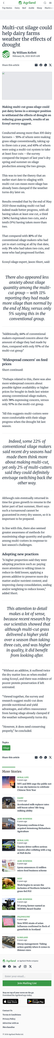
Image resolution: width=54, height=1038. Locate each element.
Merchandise (9, 1027)
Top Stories (7, 8)
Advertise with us (11, 1023)
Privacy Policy (9, 1019)
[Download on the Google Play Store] (39, 1001)
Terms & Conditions (12, 1015)
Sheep (39, 8)
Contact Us (7, 1010)
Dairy (17, 8)
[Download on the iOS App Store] (14, 1001)
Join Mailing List (27, 983)
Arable (31, 8)
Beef (24, 8)
